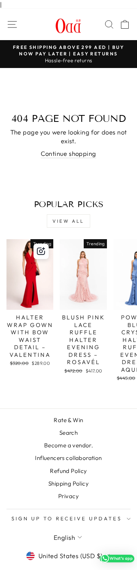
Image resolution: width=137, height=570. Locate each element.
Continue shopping (68, 153)
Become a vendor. (68, 445)
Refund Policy (68, 470)
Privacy (68, 496)
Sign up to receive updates (66, 518)
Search (68, 432)
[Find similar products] (41, 251)
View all (68, 221)
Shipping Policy (68, 483)
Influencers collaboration (68, 458)
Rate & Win (68, 420)
